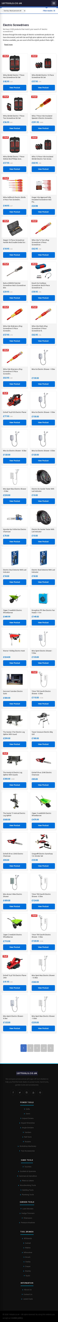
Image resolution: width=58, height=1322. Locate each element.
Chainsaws (28, 1218)
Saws (28, 1114)
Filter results (48, 11)
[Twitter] (20, 1092)
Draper (27, 1266)
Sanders (28, 1132)
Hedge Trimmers (27, 1213)
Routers (28, 1142)
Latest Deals (28, 1299)
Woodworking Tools (28, 1185)
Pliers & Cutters (28, 1181)
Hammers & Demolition (28, 1176)
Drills (28, 1109)
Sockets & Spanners (28, 1171)
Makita (27, 1248)
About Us (28, 1290)
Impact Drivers (27, 1118)
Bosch (27, 1257)
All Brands (28, 1238)
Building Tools (27, 1190)
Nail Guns (28, 1137)
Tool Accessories (28, 1151)
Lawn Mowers (27, 1209)
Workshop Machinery (28, 1146)
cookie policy (17, 1318)
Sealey (27, 1262)
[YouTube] (33, 1092)
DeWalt (28, 1243)
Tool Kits (28, 1167)
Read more (8, 45)
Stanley (28, 1271)
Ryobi (28, 1276)
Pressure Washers (28, 1223)
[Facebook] (13, 1092)
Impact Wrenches (28, 1123)
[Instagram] (26, 1092)
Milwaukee (28, 1252)
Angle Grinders (28, 1128)
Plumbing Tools (28, 1195)
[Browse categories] (53, 3)
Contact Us (28, 1294)
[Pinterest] (40, 1092)
